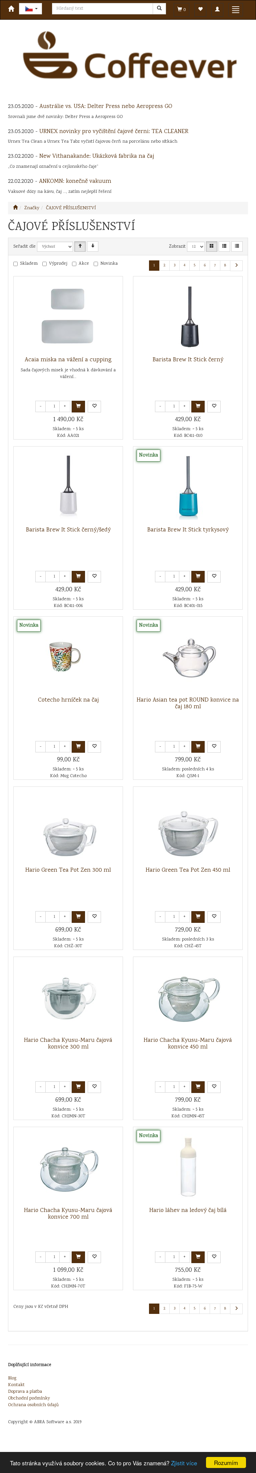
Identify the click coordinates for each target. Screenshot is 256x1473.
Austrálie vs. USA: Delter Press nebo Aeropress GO (105, 106)
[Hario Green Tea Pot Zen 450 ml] (188, 827)
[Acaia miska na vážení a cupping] (68, 316)
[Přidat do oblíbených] (94, 406)
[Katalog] (211, 246)
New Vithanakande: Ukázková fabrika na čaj (96, 156)
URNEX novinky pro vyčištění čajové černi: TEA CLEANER (113, 131)
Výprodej (58, 263)
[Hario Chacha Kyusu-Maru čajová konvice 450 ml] (188, 997)
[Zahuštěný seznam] (237, 246)
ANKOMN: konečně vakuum (75, 181)
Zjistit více (184, 1463)
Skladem (29, 263)
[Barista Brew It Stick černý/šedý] (68, 486)
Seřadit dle (24, 246)
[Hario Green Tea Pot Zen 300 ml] (68, 827)
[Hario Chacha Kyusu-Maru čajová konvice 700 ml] (68, 1167)
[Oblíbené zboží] (200, 10)
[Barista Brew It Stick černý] (188, 316)
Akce (84, 263)
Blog (12, 1378)
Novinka (109, 263)
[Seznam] (224, 246)
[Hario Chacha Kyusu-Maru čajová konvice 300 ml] (68, 997)
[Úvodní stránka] (15, 208)
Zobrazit (177, 246)
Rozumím (226, 1462)
